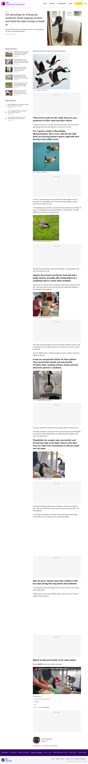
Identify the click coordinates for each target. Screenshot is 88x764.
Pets (45, 3)
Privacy (62, 759)
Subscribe (78, 3)
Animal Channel (37, 752)
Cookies (67, 759)
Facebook (52, 212)
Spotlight (73, 752)
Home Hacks (82, 752)
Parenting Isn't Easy (60, 752)
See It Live (47, 752)
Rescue (52, 3)
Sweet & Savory (23, 752)
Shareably (5, 752)
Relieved (13, 752)
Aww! (70, 3)
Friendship (61, 3)
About (53, 759)
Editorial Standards (45, 707)
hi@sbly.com (44, 741)
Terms (57, 759)
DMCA (72, 759)
